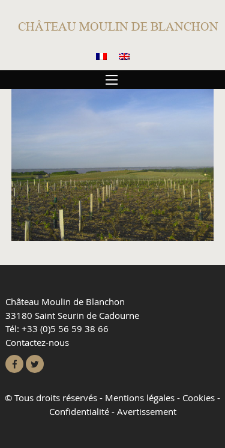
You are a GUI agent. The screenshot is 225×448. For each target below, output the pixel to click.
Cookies (198, 398)
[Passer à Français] (101, 57)
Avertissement (146, 411)
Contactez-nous (37, 342)
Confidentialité (79, 411)
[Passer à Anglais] (124, 57)
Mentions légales (140, 398)
